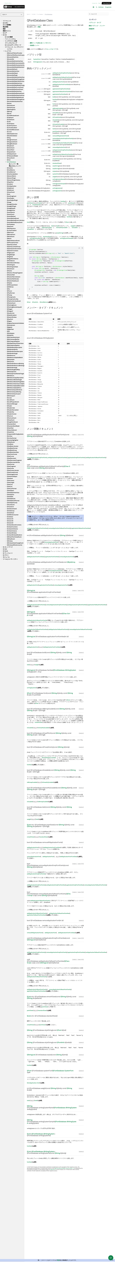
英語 (58, 1260)
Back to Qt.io (8, 3)
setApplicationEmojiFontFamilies (62, 150)
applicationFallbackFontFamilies (62, 91)
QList (29, 824)
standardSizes (57, 163)
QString (29, 436)
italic (54, 129)
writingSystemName (58, 179)
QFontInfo (35, 302)
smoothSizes (56, 159)
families (55, 99)
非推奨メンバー (34, 45)
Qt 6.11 (28, 14)
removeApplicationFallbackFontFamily (64, 143)
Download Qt (106, 3)
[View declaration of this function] (44, 436)
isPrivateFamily (57, 117)
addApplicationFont (58, 82)
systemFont (56, 174)
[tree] (12, 290)
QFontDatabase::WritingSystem (64, 670)
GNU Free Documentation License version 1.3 (64, 1168)
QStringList (31, 590)
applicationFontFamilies (59, 94)
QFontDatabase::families (49, 758)
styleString (56, 166)
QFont (67, 222)
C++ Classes (40, 14)
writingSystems (57, 188)
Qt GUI (33, 14)
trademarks (52, 1169)
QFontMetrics (44, 302)
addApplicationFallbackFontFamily (62, 77)
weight (54, 177)
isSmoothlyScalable (58, 124)
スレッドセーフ (51, 49)
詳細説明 (91, 29)
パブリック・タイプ (95, 23)
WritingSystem (37, 62)
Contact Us (94, 3)
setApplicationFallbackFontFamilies (63, 154)
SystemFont (36, 59)
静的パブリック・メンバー (97, 26)
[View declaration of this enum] (53, 313)
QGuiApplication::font (33, 1083)
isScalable (55, 120)
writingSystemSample (59, 184)
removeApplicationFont (59, 147)
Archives (101, 7)
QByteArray (71, 562)
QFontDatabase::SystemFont (63, 1070)
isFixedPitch (56, 113)
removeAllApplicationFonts (60, 136)
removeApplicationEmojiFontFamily (63, 138)
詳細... (39, 27)
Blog (99, 3)
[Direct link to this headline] (42, 54)
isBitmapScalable (58, 108)
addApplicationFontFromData (61, 84)
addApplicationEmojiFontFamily (62, 73)
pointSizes (56, 131)
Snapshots (108, 7)
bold (54, 97)
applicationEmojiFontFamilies (61, 89)
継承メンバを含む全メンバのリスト (40, 43)
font (54, 104)
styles (54, 171)
